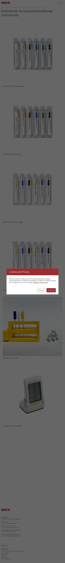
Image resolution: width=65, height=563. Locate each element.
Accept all (51, 290)
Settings (41, 290)
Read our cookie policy (40, 282)
